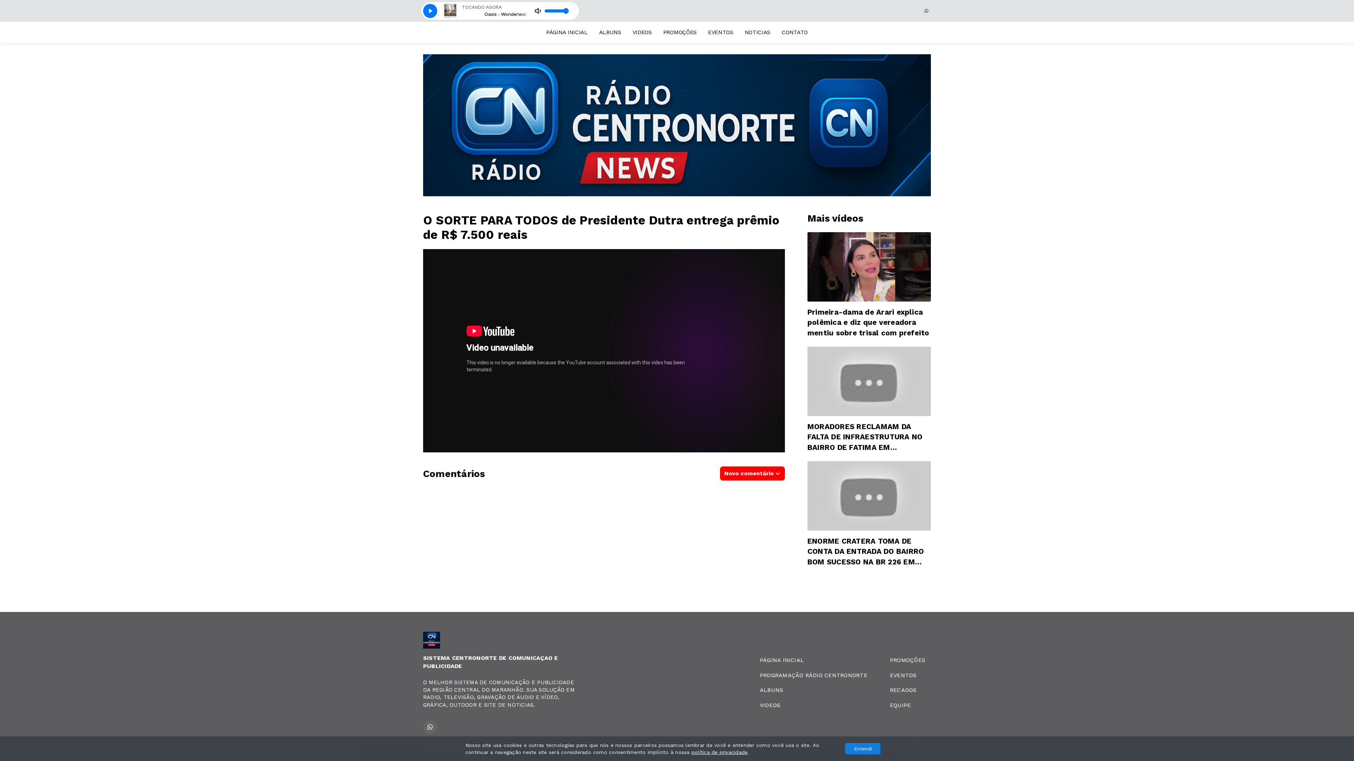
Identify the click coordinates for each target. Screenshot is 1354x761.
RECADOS (903, 690)
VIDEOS (642, 32)
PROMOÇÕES (680, 32)
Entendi (863, 748)
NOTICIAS (757, 32)
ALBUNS (610, 32)
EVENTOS (720, 32)
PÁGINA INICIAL (567, 32)
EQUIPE (900, 705)
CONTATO (795, 32)
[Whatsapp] (926, 11)
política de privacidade (719, 752)
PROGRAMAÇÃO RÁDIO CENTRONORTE (813, 675)
